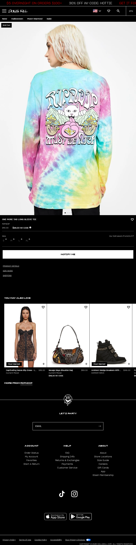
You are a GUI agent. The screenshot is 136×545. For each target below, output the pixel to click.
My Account (31, 457)
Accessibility (56, 540)
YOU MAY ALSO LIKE (17, 298)
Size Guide (103, 460)
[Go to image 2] (67, 212)
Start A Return (31, 464)
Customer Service (67, 468)
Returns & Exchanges (67, 460)
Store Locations (103, 457)
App (103, 471)
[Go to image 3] (69, 212)
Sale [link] (49, 19)
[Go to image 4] (71, 212)
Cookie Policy (41, 540)
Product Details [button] (11, 266)
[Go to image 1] (65, 212)
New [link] (4, 19)
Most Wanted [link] (34, 19)
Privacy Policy (9, 540)
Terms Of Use (25, 540)
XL (27, 241)
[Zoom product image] (68, 118)
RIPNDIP (6, 224)
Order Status (31, 453)
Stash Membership (103, 475)
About (103, 453)
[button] (33, 3)
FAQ (67, 453)
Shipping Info (67, 457)
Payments (67, 464)
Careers (103, 464)
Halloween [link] (17, 19)
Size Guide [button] (8, 271)
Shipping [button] (7, 275)
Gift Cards (103, 468)
